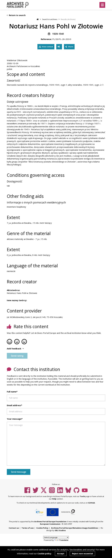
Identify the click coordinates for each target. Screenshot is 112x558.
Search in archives (49, 19)
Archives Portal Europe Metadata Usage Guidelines (74, 528)
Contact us (14, 528)
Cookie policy (44, 553)
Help (54, 499)
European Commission (50, 524)
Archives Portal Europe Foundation (50, 521)
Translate (63, 540)
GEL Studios (60, 530)
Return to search (17, 15)
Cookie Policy (42, 528)
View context (47, 46)
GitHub (91, 503)
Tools (82, 496)
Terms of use (28, 528)
